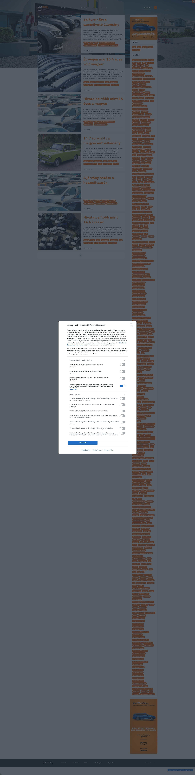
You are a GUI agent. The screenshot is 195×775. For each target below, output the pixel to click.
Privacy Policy (109, 450)
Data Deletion (86, 450)
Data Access (97, 450)
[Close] (133, 325)
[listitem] (97, 360)
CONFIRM (83, 443)
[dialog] (97, 387)
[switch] (122, 364)
